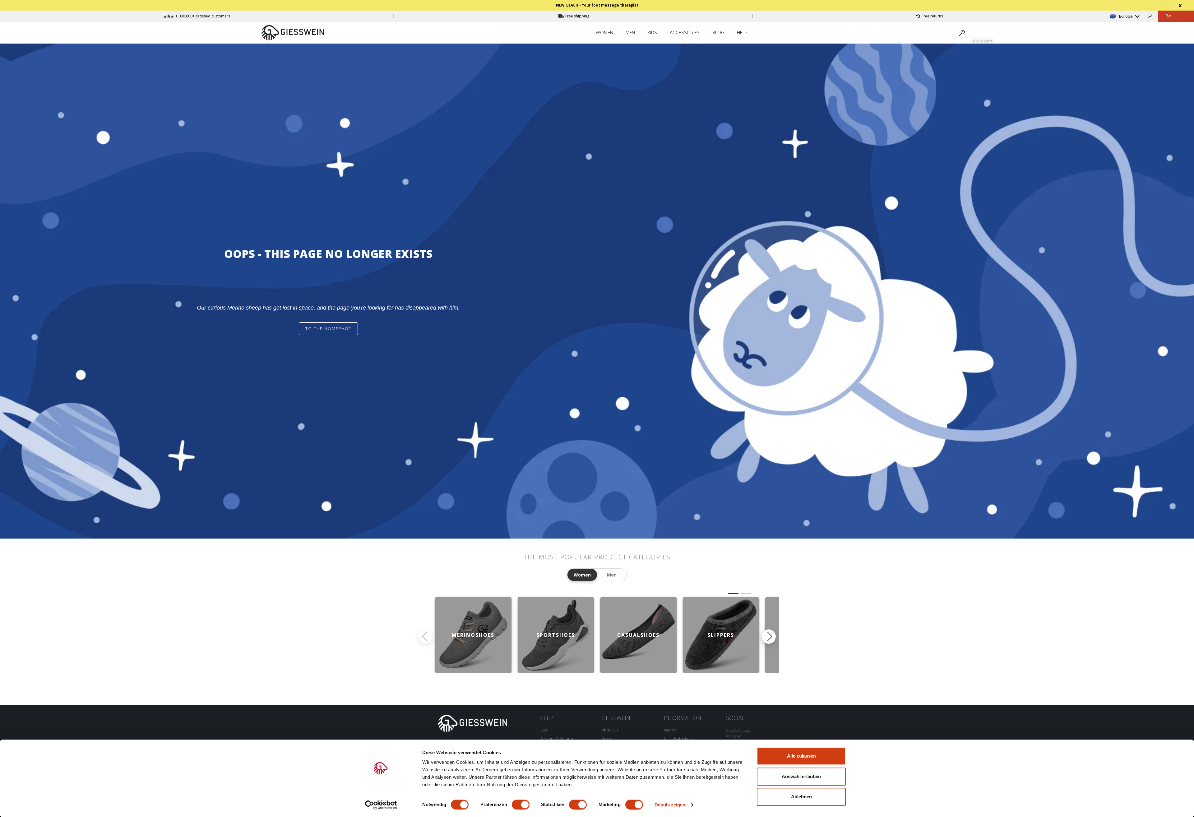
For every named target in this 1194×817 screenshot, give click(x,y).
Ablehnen (801, 796)
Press (607, 738)
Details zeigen (670, 804)
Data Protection (678, 738)
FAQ (543, 730)
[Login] (1150, 16)
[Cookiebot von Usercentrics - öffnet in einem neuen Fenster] (381, 805)
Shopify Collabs (738, 730)
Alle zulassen (801, 756)
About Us (610, 730)
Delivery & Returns (556, 738)
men (612, 575)
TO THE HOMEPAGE (328, 328)
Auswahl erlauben (801, 776)
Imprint (670, 730)
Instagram (734, 736)
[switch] (521, 805)
